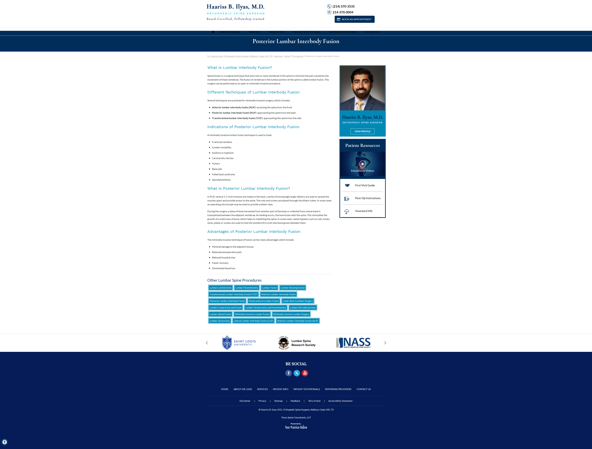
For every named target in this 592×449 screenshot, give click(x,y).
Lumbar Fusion (269, 287)
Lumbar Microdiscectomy (303, 307)
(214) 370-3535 (344, 6)
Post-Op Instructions (368, 198)
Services (254, 31)
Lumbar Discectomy (220, 320)
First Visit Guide (365, 185)
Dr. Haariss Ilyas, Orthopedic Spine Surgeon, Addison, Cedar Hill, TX (239, 56)
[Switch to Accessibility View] (4, 442)
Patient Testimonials (307, 31)
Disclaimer (245, 400)
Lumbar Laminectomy (221, 287)
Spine (287, 56)
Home (213, 32)
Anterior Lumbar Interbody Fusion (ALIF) (297, 320)
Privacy (262, 400)
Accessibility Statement (340, 400)
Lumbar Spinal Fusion (220, 314)
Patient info (277, 31)
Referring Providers (343, 31)
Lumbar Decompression (293, 287)
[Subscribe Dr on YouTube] (305, 373)
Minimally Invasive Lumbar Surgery (291, 314)
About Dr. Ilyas (230, 31)
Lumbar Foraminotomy (246, 287)
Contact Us (371, 31)
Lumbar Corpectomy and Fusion (226, 307)
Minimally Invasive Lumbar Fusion (252, 314)
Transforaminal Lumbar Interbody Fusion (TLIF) (233, 294)
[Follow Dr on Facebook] (288, 373)
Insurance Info (363, 210)
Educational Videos (362, 170)
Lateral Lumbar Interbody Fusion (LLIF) (253, 320)
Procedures (297, 56)
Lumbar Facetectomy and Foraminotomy (265, 307)
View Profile (362, 131)
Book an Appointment (356, 19)
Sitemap (278, 400)
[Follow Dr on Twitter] (297, 373)
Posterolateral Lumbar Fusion (264, 300)
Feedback (295, 400)
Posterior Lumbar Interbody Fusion (227, 300)
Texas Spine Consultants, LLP (296, 417)
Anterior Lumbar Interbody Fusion (278, 294)
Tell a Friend (314, 400)
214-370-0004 (343, 12)
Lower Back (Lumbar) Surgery (298, 300)
